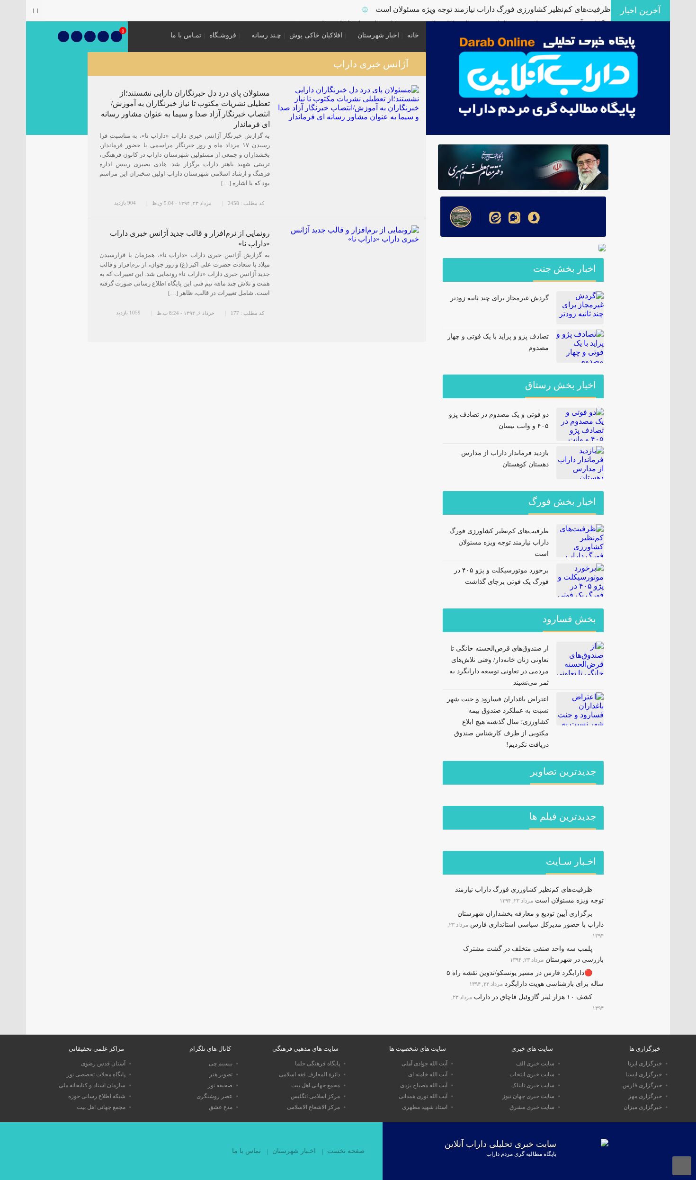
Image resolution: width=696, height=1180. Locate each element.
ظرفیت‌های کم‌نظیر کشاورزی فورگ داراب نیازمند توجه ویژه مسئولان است (493, 9)
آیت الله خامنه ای (427, 1074)
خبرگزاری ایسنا (643, 1074)
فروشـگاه (222, 35)
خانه (413, 35)
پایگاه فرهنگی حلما (317, 1063)
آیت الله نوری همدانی (423, 1096)
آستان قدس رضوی (103, 1063)
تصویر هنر (220, 1074)
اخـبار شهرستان (294, 1150)
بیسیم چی (220, 1063)
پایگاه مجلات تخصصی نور (96, 1074)
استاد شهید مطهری (424, 1107)
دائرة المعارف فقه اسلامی (309, 1074)
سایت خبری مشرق (531, 1107)
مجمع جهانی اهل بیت (315, 1085)
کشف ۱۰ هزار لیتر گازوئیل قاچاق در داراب (533, 997)
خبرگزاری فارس (642, 1085)
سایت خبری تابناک (532, 1085)
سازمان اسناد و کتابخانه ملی (92, 1085)
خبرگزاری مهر (645, 1096)
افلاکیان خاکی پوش (315, 35)
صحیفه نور (220, 1085)
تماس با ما (246, 1150)
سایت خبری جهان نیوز (528, 1096)
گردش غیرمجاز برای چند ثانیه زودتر (499, 298)
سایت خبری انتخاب (531, 1074)
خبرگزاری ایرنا (645, 1063)
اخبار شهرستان (378, 35)
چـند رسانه (266, 35)
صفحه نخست (346, 1150)
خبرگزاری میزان (643, 1107)
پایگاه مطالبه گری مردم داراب (521, 1154)
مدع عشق (220, 1107)
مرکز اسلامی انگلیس (315, 1096)
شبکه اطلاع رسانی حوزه (96, 1096)
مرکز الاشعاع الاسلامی (313, 1107)
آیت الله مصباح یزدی (423, 1085)
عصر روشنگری (214, 1096)
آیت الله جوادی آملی (424, 1063)
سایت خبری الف (535, 1063)
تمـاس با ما (185, 35)
